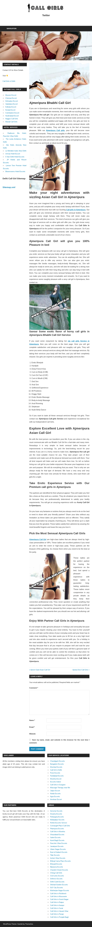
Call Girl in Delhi (56, 770)
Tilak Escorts (55, 855)
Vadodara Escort (11, 104)
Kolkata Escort (10, 107)
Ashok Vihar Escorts (57, 858)
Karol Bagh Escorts (57, 840)
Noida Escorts (55, 793)
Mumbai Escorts (56, 767)
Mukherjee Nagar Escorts (59, 890)
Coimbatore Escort (12, 113)
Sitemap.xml (9, 187)
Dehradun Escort (11, 101)
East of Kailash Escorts (58, 852)
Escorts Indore (55, 782)
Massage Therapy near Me (60, 788)
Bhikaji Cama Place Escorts (60, 861)
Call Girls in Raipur (57, 902)
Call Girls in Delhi (9, 81)
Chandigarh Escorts (57, 761)
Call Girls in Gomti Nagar (59, 899)
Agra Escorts (55, 796)
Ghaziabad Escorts (57, 834)
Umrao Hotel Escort (12, 154)
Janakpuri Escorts (57, 846)
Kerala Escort (10, 110)
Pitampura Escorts (57, 829)
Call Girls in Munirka (57, 831)
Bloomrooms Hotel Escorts (15, 171)
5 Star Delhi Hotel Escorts (14, 157)
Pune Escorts (55, 773)
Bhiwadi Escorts (56, 864)
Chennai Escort (11, 98)
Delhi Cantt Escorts (57, 882)
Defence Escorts (56, 879)
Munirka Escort (55, 779)
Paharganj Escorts (57, 817)
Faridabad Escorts (57, 776)
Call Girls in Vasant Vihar (59, 911)
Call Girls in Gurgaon (57, 785)
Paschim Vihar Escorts (58, 843)
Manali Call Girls (11, 122)
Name (32, 720)
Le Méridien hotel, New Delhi (15, 151)
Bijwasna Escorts (56, 867)
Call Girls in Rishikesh (58, 893)
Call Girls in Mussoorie (58, 896)
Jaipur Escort (55, 791)
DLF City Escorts (56, 887)
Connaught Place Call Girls (60, 826)
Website (32, 734)
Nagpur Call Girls (11, 119)
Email (32, 727)
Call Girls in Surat (56, 908)
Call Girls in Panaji (57, 914)
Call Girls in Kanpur (57, 905)
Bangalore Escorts (57, 764)
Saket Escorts (55, 837)
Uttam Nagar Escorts (58, 849)
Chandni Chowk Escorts (59, 870)
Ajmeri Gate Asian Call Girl (40, 670)
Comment (33, 688)
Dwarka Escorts (56, 814)
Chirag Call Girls (56, 873)
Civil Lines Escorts (57, 876)
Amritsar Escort (56, 799)
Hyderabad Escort (12, 116)
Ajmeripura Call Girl (37, 539)
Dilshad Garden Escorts (59, 885)
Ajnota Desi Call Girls (80, 670)
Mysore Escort (10, 95)
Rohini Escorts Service (58, 823)
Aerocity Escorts (56, 811)
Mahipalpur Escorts (57, 820)
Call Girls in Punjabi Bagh (59, 917)
